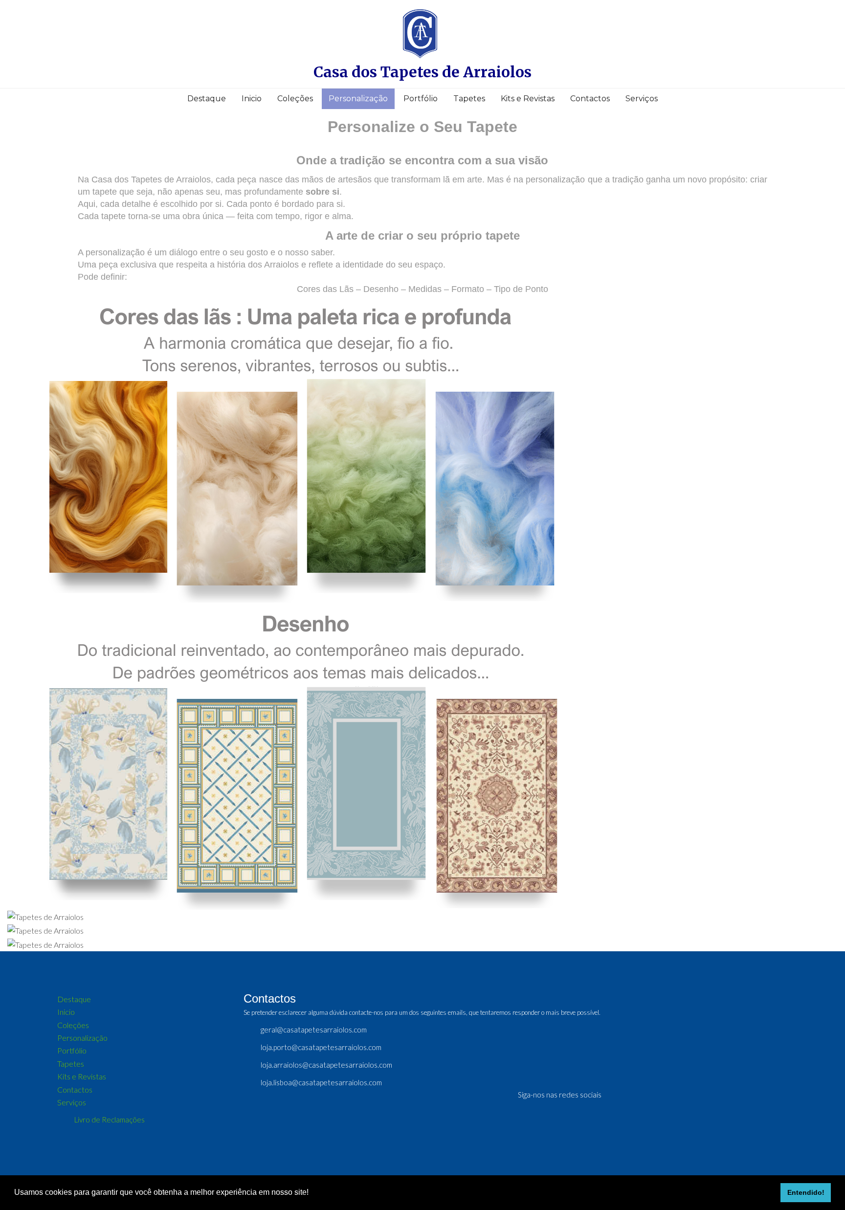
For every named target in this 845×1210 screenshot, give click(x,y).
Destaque (206, 98)
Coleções (295, 98)
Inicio (252, 98)
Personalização (358, 98)
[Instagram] (660, 1096)
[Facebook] (624, 1096)
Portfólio (420, 98)
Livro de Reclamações (109, 1119)
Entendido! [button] (805, 1192)
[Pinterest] (642, 1096)
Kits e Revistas (528, 98)
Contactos (590, 98)
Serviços (641, 98)
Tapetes (469, 98)
